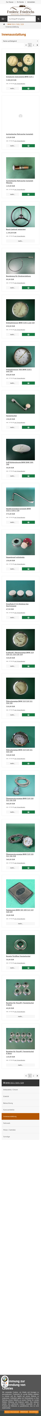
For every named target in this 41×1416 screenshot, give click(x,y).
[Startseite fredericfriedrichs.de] (20, 9)
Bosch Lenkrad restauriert (16, 229)
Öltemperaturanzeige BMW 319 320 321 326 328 (19, 799)
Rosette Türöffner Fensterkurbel (18, 956)
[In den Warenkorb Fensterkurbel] (28, 427)
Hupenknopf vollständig (15, 557)
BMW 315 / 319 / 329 (14, 1083)
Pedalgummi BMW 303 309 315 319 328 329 (19, 911)
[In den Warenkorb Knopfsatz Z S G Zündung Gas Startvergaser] (28, 617)
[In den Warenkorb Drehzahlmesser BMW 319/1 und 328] (28, 334)
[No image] (20, 116)
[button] (37, 45)
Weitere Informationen (12, 1412)
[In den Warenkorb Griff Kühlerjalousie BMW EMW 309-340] (28, 475)
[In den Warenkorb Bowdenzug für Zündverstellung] (28, 287)
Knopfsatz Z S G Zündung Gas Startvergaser (17, 605)
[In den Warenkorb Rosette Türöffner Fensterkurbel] (28, 967)
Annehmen (33, 1412)
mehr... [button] (12, 88)
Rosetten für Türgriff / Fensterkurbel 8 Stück (20, 1052)
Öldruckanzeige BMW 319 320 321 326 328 (19, 702)
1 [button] (29, 45)
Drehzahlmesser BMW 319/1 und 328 (20, 323)
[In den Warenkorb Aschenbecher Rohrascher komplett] (28, 145)
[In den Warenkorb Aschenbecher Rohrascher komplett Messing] (28, 194)
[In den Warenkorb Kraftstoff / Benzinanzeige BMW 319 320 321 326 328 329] (28, 666)
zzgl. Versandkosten (19, 83)
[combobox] (20, 41)
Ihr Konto (20, 2)
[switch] (5, 1385)
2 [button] (33, 45)
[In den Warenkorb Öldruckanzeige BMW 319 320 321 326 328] (28, 714)
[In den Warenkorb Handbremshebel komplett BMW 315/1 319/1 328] (28, 522)
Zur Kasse (9, 2)
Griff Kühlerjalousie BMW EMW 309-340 (20, 463)
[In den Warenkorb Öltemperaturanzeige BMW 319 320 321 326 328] (28, 812)
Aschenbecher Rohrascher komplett (19, 134)
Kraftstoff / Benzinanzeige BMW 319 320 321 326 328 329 (20, 653)
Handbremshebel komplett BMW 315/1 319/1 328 (18, 510)
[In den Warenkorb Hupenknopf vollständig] (28, 568)
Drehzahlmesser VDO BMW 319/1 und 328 (19, 370)
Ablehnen (24, 1412)
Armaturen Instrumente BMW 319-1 (20, 77)
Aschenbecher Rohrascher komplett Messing (19, 182)
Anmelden (31, 2)
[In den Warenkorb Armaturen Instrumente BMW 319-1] (28, 88)
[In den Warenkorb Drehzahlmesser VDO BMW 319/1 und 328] (28, 383)
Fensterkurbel (11, 416)
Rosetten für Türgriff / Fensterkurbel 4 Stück (20, 1004)
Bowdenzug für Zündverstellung (18, 276)
